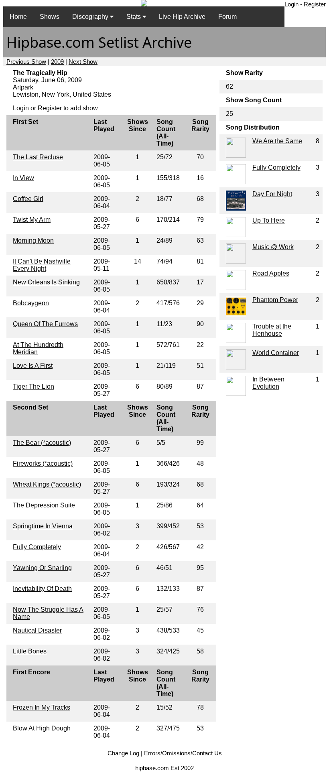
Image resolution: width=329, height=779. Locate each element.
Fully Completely (37, 547)
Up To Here (268, 220)
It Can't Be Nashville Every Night (42, 265)
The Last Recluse (38, 157)
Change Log (123, 753)
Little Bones (30, 651)
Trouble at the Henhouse (271, 330)
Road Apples (270, 273)
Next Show (83, 61)
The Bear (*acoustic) (42, 442)
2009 (57, 61)
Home (18, 16)
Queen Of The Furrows (45, 324)
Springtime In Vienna (43, 526)
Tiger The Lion (33, 386)
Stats (134, 16)
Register (315, 4)
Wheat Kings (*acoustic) (47, 484)
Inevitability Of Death (42, 588)
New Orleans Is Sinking (46, 282)
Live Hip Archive (182, 16)
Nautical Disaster (37, 630)
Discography (91, 16)
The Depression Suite (44, 505)
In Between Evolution (268, 383)
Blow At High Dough (42, 728)
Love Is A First (33, 365)
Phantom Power (275, 299)
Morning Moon (33, 240)
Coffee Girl (28, 198)
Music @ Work (273, 246)
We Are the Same (277, 141)
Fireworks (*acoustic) (43, 463)
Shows (49, 16)
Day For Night (272, 194)
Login (291, 4)
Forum (227, 16)
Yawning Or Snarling (42, 567)
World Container (275, 352)
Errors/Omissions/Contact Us (183, 753)
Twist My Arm (32, 219)
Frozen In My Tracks (41, 707)
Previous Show (26, 61)
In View (23, 177)
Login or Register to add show (55, 108)
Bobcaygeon (31, 303)
